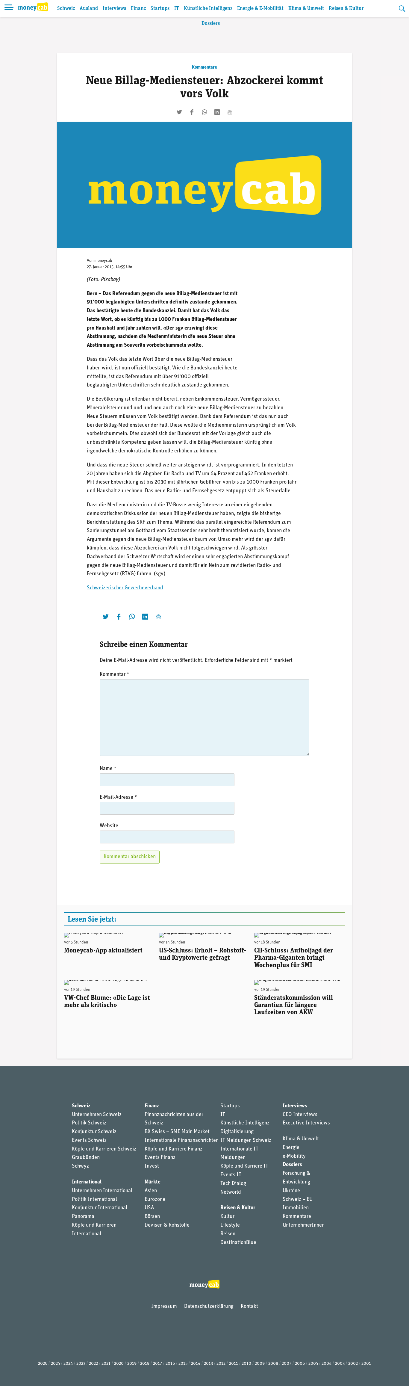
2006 (300, 1363)
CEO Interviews (300, 1115)
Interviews (114, 8)
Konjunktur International (99, 1208)
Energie (291, 1148)
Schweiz (66, 8)
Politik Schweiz (89, 1123)
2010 (246, 1363)
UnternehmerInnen (304, 1225)
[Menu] (9, 8)
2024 (68, 1363)
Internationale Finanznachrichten (182, 1140)
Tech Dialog (233, 1183)
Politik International (94, 1199)
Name (108, 768)
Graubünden (86, 1157)
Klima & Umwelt (306, 8)
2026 (42, 1363)
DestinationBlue (238, 1242)
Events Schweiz (89, 1140)
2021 (106, 1363)
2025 (55, 1363)
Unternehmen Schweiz (97, 1115)
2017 (157, 1363)
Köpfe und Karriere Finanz (173, 1149)
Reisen (227, 1234)
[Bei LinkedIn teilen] (217, 112)
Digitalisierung (237, 1132)
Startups (160, 8)
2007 (286, 1363)
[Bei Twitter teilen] (179, 112)
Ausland (89, 8)
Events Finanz (160, 1157)
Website (109, 826)
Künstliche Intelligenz (208, 8)
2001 (366, 1363)
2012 (220, 1363)
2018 (144, 1363)
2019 (132, 1363)
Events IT (230, 1175)
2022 (93, 1363)
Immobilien (296, 1208)
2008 (273, 1363)
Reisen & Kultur (346, 8)
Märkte (152, 1182)
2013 (208, 1363)
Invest (152, 1166)
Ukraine (291, 1191)
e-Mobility (294, 1156)
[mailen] (229, 112)
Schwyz (80, 1166)
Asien (151, 1191)
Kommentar (114, 674)
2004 (326, 1363)
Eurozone (155, 1199)
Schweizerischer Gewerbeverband (125, 588)
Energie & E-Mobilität (260, 8)
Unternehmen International (102, 1191)
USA (149, 1208)
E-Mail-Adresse (118, 797)
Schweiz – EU (298, 1199)
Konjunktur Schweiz (94, 1132)
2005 (313, 1363)
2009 (260, 1363)
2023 (80, 1363)
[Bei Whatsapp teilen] (204, 112)
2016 (170, 1363)
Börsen (152, 1216)
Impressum (164, 1306)
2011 (233, 1363)
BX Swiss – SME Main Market (177, 1132)
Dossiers (211, 23)
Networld (230, 1192)
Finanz (138, 8)
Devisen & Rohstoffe (167, 1225)
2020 (119, 1363)
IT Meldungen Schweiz (245, 1140)
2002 (353, 1363)
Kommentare (204, 67)
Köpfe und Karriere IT (244, 1166)
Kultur (227, 1216)
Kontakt (249, 1306)
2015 (182, 1363)
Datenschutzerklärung (209, 1306)
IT (176, 8)
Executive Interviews (306, 1123)
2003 (340, 1363)
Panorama (83, 1216)
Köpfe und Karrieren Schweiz (104, 1149)
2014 (195, 1363)
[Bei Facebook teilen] (191, 112)
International (87, 1182)
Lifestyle (230, 1225)
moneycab (103, 261)
